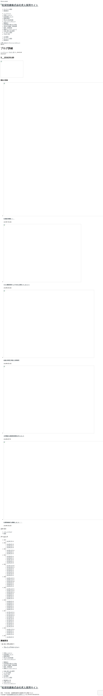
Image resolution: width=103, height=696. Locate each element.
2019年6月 (9, 595)
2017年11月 (10, 613)
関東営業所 (7, 18)
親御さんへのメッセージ (10, 29)
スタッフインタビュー (10, 21)
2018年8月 (9, 603)
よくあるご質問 (8, 32)
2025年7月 (9, 541)
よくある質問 (7, 672)
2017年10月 (10, 615)
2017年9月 (9, 617)
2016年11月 (10, 629)
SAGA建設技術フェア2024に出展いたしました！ (17, 284)
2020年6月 (9, 584)
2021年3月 (9, 573)
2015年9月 (9, 637)
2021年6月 (9, 570)
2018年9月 (9, 601)
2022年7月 (9, 559)
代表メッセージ (8, 15)
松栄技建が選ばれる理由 (10, 24)
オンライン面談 (8, 9)
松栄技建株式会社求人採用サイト (16, 694)
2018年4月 (9, 606)
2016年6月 (9, 631)
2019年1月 (9, 598)
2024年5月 (9, 545)
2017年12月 (10, 612)
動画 (5, 533)
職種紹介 (6, 23)
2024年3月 (9, 547)
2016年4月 (9, 632)
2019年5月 (9, 597)
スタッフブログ (8, 532)
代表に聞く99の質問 (9, 31)
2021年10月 (10, 567)
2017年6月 (9, 620)
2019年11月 (10, 590)
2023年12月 (10, 550)
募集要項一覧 (7, 680)
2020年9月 (9, 583)
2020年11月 (10, 579)
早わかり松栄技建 (8, 20)
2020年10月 (10, 581)
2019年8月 (9, 593)
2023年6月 (9, 552)
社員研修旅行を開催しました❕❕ (13, 522)
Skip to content (4, 1)
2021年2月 (9, 575)
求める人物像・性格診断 (10, 26)
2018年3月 (9, 607)
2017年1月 (9, 626)
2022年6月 (9, 561)
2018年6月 (9, 604)
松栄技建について (8, 16)
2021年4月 (9, 572)
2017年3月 (9, 625)
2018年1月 (9, 609)
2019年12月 (10, 589)
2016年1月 (9, 634)
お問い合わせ (4, 43)
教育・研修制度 (8, 27)
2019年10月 (10, 592)
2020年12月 (10, 578)
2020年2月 (9, 586)
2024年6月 (9, 544)
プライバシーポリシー (14, 43)
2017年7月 (9, 618)
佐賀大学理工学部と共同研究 (11, 360)
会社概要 (6, 37)
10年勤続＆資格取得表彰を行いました (14, 436)
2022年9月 (9, 556)
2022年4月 (9, 562)
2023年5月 (9, 553)
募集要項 (6, 10)
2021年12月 (10, 565)
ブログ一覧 (7, 34)
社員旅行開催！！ (9, 218)
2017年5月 (9, 621)
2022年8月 (9, 558)
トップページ (7, 13)
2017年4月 (9, 623)
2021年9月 (9, 569)
